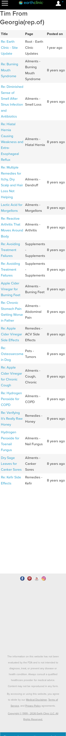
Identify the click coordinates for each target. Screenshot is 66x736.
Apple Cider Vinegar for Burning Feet (10, 289)
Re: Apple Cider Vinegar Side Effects (11, 334)
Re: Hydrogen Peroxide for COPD (11, 399)
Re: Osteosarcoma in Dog (12, 354)
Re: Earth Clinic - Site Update (9, 48)
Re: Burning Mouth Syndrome (9, 70)
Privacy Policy (33, 705)
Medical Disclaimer (36, 699)
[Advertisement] (33, 511)
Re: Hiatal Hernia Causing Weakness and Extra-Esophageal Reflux (12, 142)
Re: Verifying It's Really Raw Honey (12, 419)
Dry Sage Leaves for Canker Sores (11, 464)
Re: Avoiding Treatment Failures (10, 250)
